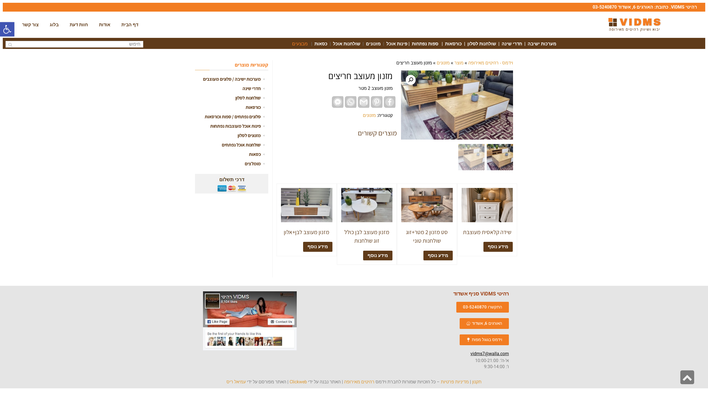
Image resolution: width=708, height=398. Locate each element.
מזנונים (373, 43)
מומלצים (253, 164)
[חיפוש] (10, 44)
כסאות (320, 43)
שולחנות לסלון (481, 43)
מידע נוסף (498, 246)
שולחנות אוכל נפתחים (241, 145)
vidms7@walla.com (489, 353)
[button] (7, 29)
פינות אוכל (396, 43)
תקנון (476, 381)
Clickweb (298, 381)
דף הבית (129, 24)
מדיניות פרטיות (455, 381)
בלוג (54, 24)
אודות (104, 24)
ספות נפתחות (425, 43)
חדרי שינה (511, 43)
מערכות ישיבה (542, 43)
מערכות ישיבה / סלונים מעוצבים (232, 79)
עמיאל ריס (236, 381)
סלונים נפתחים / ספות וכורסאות (233, 117)
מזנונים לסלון (249, 135)
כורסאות (453, 43)
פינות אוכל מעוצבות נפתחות (235, 126)
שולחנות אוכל (346, 43)
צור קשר (30, 24)
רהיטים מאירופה (359, 381)
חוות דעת (79, 24)
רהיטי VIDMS (684, 7)
